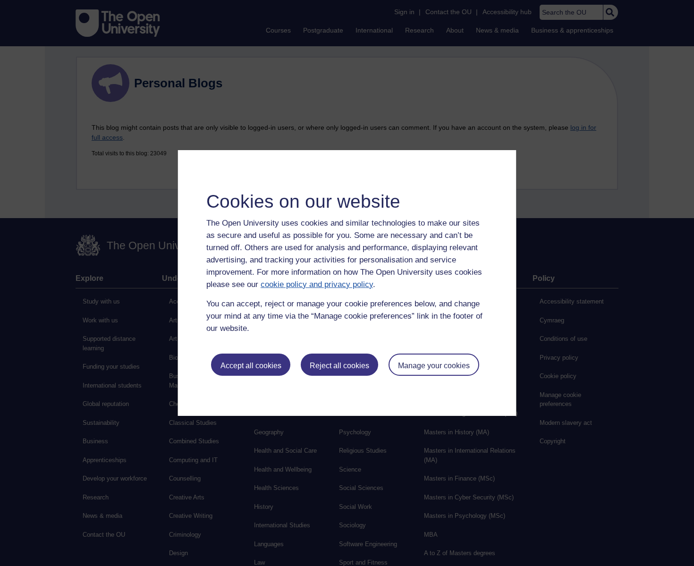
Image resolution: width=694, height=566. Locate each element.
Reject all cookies (339, 366)
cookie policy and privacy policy (317, 284)
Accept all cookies (250, 366)
